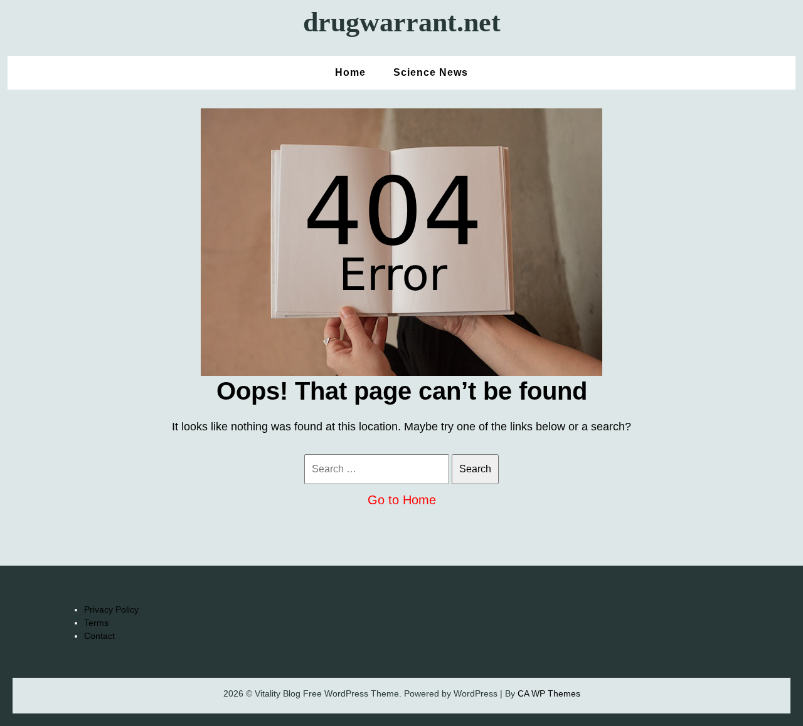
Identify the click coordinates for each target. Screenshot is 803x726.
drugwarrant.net (402, 22)
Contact (99, 636)
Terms (96, 623)
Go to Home (402, 500)
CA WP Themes (549, 693)
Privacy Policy (111, 609)
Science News (430, 72)
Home (350, 72)
